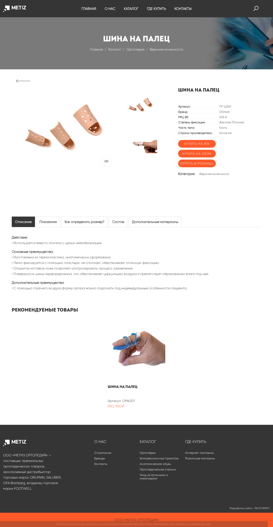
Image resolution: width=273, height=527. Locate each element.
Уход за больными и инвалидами (154, 476)
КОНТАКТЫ (183, 9)
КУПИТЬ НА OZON (197, 153)
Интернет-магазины (199, 452)
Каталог (114, 49)
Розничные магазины (200, 458)
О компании (102, 452)
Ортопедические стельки (158, 469)
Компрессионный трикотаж (159, 458)
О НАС (110, 9)
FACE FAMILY (262, 508)
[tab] (23, 222)
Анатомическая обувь (155, 464)
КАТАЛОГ (131, 9)
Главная (96, 49)
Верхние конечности (166, 49)
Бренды (99, 458)
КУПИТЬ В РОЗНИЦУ (196, 163)
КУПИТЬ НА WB (196, 143)
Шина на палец (122, 387)
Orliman (224, 112)
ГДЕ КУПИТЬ (156, 9)
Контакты (100, 464)
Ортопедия (135, 49)
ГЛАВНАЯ (88, 9)
